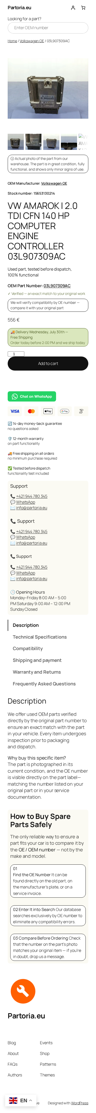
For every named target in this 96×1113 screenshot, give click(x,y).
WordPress (79, 1102)
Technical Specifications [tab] (40, 637)
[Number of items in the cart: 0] (83, 8)
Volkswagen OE (32, 40)
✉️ (12, 507)
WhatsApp (25, 502)
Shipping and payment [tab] (37, 660)
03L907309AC (57, 285)
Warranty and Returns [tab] (37, 672)
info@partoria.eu (31, 507)
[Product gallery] (48, 88)
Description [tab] (26, 625)
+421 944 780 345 (31, 496)
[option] (33, 142)
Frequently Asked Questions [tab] (44, 684)
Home (12, 40)
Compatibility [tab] (28, 648)
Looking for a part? (24, 18)
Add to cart (48, 363)
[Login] (73, 8)
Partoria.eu (19, 7)
